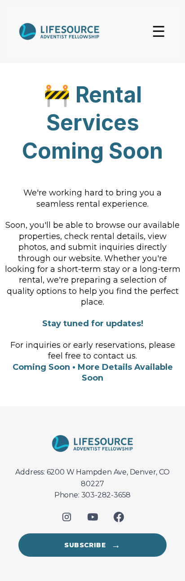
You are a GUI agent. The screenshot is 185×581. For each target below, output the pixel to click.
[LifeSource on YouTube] (92, 517)
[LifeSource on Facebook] (118, 517)
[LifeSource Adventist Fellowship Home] (92, 443)
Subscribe (92, 545)
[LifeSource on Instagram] (66, 517)
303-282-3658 (106, 495)
